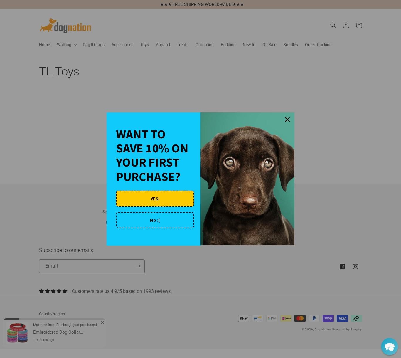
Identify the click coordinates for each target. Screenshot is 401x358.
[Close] (287, 119)
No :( (155, 220)
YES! (155, 198)
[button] (389, 346)
